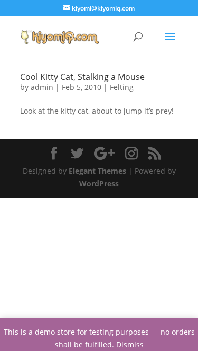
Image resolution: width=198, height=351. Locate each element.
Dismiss (130, 344)
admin (42, 87)
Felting (122, 87)
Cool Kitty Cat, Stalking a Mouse (82, 77)
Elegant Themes (97, 171)
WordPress (99, 183)
